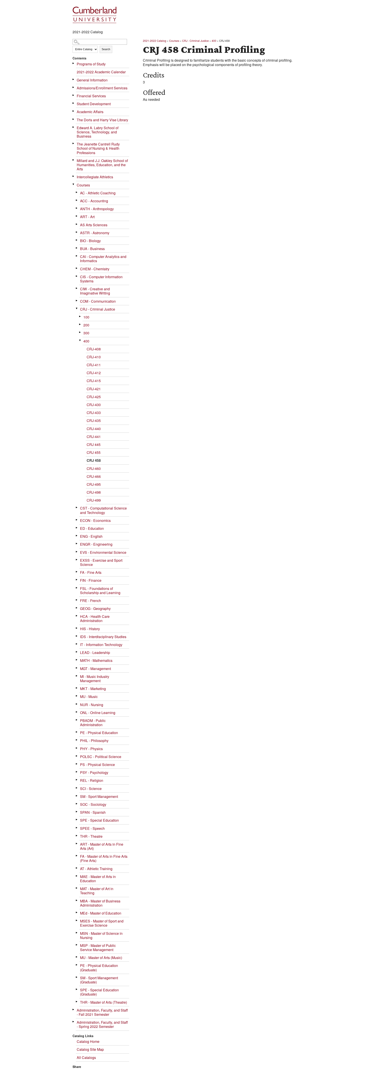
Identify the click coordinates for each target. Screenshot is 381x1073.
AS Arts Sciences (93, 224)
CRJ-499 (94, 500)
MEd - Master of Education (100, 913)
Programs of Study (91, 63)
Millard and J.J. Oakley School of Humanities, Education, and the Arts (102, 164)
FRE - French (90, 600)
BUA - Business (92, 248)
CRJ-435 (94, 420)
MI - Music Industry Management (94, 678)
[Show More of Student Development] (74, 103)
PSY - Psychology (94, 772)
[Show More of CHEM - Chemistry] (77, 268)
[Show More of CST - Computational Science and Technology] (77, 507)
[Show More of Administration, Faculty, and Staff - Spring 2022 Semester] (74, 1022)
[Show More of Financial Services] (74, 95)
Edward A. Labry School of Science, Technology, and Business (97, 132)
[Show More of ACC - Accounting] (77, 200)
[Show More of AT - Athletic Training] (77, 868)
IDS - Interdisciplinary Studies (103, 636)
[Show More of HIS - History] (77, 628)
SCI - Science (91, 788)
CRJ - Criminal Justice (97, 309)
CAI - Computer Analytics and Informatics (103, 258)
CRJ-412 (94, 372)
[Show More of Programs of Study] (74, 63)
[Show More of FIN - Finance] (77, 580)
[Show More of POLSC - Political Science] (77, 756)
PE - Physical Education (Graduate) (99, 967)
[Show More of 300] (80, 332)
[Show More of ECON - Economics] (77, 520)
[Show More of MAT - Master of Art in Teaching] (77, 888)
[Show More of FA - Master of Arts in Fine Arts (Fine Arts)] (77, 856)
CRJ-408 (94, 349)
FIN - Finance (90, 580)
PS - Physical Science (97, 764)
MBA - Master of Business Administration (100, 903)
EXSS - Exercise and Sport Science (101, 562)
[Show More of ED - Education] (77, 528)
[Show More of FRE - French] (77, 600)
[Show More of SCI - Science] (77, 788)
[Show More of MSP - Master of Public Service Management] (77, 945)
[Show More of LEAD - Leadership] (77, 652)
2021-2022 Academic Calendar (101, 71)
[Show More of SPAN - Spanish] (77, 812)
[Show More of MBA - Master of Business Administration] (77, 900)
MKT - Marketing (93, 688)
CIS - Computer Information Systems (101, 278)
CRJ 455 (94, 452)
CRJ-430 (94, 404)
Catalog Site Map (90, 1049)
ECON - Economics (95, 520)
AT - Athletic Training (96, 868)
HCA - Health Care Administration (95, 618)
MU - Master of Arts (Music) (101, 957)
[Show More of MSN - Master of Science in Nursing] (77, 933)
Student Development (94, 103)
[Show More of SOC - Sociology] (77, 804)
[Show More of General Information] (74, 79)
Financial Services (91, 95)
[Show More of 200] (80, 324)
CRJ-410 (94, 356)
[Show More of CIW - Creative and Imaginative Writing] (77, 288)
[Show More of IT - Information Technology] (77, 644)
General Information (92, 80)
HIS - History (90, 628)
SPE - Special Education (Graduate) (99, 992)
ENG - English (91, 536)
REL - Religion (91, 780)
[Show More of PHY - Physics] (77, 748)
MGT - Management (95, 668)
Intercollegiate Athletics (95, 176)
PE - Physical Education (99, 732)
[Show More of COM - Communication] (77, 301)
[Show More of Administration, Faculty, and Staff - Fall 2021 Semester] (74, 1009)
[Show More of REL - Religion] (77, 780)
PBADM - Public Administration (93, 722)
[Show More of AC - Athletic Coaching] (77, 192)
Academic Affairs (90, 111)
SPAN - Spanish (93, 812)
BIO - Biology (90, 240)
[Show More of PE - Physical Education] (77, 732)
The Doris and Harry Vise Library (102, 119)
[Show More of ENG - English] (77, 536)
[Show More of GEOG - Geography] (77, 608)
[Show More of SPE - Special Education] (77, 820)
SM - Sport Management (99, 796)
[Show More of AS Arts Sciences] (77, 224)
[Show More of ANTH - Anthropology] (77, 208)
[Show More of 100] (80, 316)
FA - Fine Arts (90, 572)
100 (86, 317)
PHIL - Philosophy (94, 740)
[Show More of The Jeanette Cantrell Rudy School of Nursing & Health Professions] (74, 143)
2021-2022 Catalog (154, 40)
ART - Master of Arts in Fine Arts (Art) (101, 846)
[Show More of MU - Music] (77, 696)
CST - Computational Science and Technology (103, 510)
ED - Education (92, 528)
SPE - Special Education (99, 820)
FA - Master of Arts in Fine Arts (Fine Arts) (103, 858)
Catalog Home (88, 1041)
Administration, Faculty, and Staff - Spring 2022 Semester (102, 1024)
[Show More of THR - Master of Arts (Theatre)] (77, 1002)
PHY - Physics (91, 748)
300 (86, 332)
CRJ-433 (94, 412)
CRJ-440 (94, 428)
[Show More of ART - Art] (77, 216)
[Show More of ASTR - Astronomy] (77, 232)
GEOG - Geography (95, 608)
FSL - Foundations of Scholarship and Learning (100, 590)
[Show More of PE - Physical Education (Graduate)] (77, 965)
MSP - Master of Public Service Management (98, 947)
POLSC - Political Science (100, 756)
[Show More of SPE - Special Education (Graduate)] (77, 989)
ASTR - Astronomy (94, 232)
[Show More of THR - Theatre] (77, 836)
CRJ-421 (94, 388)
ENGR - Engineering (96, 544)
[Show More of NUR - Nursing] (77, 704)
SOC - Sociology (93, 804)
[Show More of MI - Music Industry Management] (77, 676)
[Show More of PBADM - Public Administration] (77, 720)
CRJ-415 (94, 380)
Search (106, 49)
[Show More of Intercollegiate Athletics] (74, 176)
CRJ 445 (94, 444)
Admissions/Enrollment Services (102, 87)
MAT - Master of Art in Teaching (96, 890)
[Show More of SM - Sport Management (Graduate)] (77, 977)
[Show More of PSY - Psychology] (77, 772)
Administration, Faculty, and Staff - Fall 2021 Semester (102, 1012)
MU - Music (89, 696)
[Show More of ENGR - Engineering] (77, 544)
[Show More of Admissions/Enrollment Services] (74, 87)
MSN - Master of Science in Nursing (101, 935)
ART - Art (87, 216)
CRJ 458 (94, 460)
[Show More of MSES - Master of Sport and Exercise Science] (77, 920)
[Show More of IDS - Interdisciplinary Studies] (77, 636)
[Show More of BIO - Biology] (77, 240)
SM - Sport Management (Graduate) (99, 980)
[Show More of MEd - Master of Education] (77, 912)
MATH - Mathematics (96, 660)
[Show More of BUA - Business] (77, 248)
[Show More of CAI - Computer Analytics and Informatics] (77, 256)
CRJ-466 (94, 476)
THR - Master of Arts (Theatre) (103, 1002)
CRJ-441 (94, 436)
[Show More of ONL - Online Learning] (77, 712)
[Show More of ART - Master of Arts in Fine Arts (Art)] (77, 844)
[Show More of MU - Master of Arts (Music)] (77, 957)
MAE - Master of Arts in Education (98, 878)
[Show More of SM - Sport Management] (77, 796)
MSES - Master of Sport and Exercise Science (101, 923)
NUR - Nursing (91, 704)
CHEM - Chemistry (94, 268)
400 (86, 341)
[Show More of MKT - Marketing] (77, 688)
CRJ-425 (94, 396)
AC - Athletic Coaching (98, 192)
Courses (83, 185)
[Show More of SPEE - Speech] (77, 828)
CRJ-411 (94, 364)
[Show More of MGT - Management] (77, 668)
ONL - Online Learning (97, 712)
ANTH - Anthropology (97, 208)
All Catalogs (86, 1057)
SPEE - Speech (92, 828)
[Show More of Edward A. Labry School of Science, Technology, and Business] (74, 127)
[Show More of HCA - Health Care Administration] (77, 616)
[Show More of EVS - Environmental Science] (77, 552)
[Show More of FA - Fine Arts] (77, 572)
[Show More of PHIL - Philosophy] (77, 740)
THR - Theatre (91, 836)
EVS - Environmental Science (103, 552)
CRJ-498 (94, 492)
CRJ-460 (94, 468)
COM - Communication (98, 301)
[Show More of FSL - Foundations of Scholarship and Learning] (77, 588)
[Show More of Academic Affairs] (74, 111)
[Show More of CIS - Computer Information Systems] (77, 276)
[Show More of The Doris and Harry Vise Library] (74, 119)
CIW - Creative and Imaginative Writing (95, 291)
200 (86, 325)
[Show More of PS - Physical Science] (77, 764)
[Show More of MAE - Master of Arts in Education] (77, 876)
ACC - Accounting (94, 200)
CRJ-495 (94, 484)
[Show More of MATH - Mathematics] (77, 660)
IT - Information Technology (101, 644)
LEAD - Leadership (95, 652)
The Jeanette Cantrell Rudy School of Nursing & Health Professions (98, 148)
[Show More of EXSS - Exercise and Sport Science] (77, 560)
